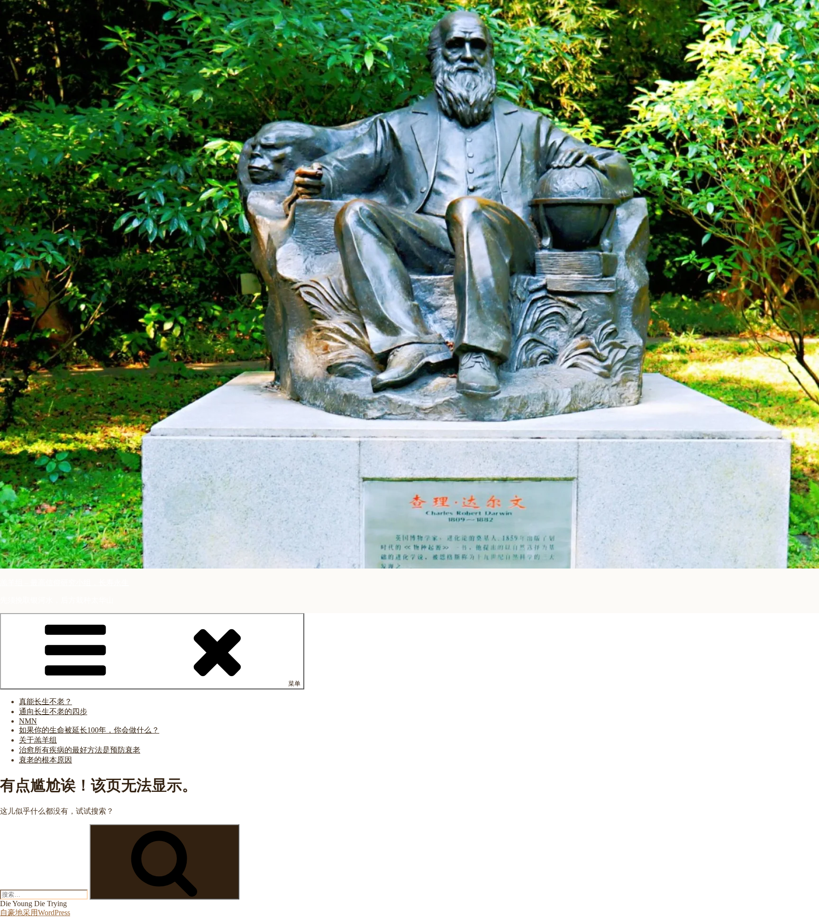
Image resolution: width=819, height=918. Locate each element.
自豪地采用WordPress (35, 913)
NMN (28, 721)
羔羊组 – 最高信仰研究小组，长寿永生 (64, 582)
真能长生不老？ (45, 702)
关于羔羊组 (38, 740)
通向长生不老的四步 (53, 711)
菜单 (294, 683)
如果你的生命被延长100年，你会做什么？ (89, 730)
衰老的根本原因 (45, 760)
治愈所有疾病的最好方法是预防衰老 (79, 750)
